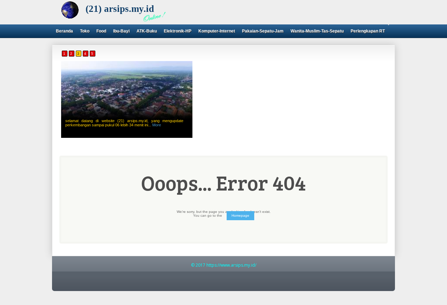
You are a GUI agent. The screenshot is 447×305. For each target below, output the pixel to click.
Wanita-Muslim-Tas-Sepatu (317, 31)
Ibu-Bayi (121, 31)
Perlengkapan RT (368, 31)
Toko (84, 31)
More (156, 125)
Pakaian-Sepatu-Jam (263, 31)
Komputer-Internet (216, 31)
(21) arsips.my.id (120, 8)
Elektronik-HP (177, 31)
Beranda (64, 31)
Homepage (240, 215)
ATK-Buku (147, 31)
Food (101, 31)
